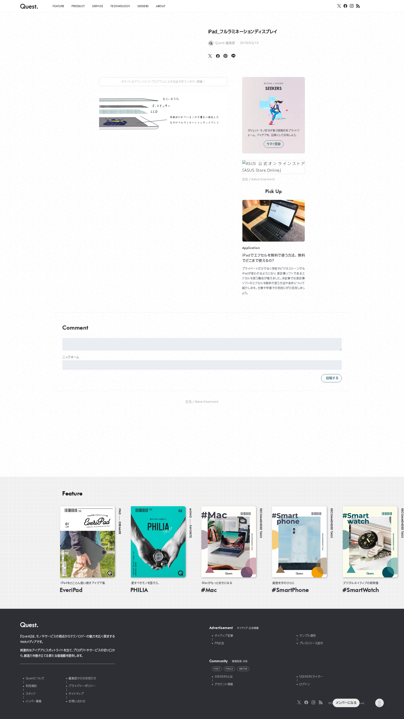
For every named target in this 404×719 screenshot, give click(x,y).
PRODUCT (78, 6)
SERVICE (97, 6)
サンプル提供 (307, 635)
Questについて (35, 678)
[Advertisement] (202, 435)
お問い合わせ (77, 701)
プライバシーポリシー (82, 685)
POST (217, 669)
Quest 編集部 (225, 42)
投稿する (331, 378)
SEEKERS (143, 6)
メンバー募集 (34, 701)
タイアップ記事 (224, 635)
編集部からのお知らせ (82, 678)
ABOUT (161, 6)
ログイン (304, 684)
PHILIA (229, 669)
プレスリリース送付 (311, 643)
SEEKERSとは (224, 676)
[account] (379, 703)
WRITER (243, 669)
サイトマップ (76, 693)
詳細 (200, 81)
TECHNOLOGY (120, 6)
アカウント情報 (224, 684)
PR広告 (219, 643)
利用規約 (31, 685)
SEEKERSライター (311, 676)
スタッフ (31, 693)
